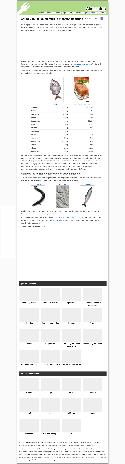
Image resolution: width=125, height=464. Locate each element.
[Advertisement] (62, 45)
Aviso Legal (65, 460)
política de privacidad (54, 460)
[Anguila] (38, 207)
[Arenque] (87, 207)
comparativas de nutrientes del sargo (68, 217)
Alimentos (96, 8)
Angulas (62, 184)
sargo (55, 104)
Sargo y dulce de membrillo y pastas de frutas (52, 18)
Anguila (38, 184)
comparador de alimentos (82, 64)
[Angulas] (62, 207)
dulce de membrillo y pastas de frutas (81, 104)
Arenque (87, 184)
